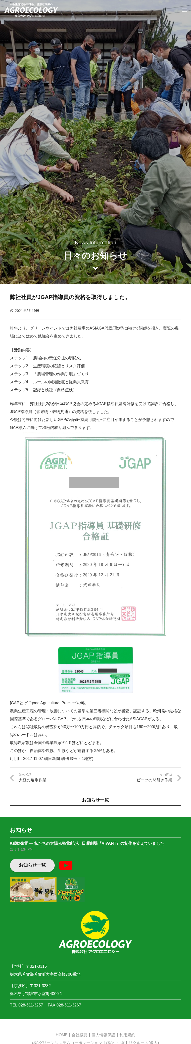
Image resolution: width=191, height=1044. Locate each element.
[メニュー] (184, 10)
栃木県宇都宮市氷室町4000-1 (36, 994)
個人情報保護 (103, 1035)
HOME (62, 1035)
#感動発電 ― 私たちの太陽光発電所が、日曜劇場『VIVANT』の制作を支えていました (87, 843)
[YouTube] (66, 865)
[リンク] (31, 9)
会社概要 (80, 1035)
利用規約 (127, 1035)
